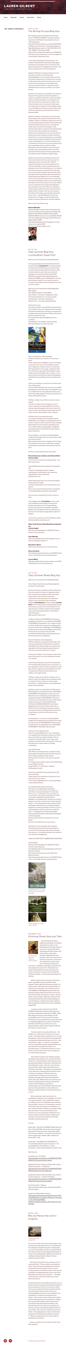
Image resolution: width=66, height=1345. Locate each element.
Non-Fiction (30, 17)
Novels (22, 17)
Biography (14, 17)
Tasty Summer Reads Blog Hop (44, 575)
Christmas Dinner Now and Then (45, 936)
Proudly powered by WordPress (37, 1341)
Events (39, 17)
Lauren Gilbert (19, 6)
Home (5, 17)
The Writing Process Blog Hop (43, 31)
